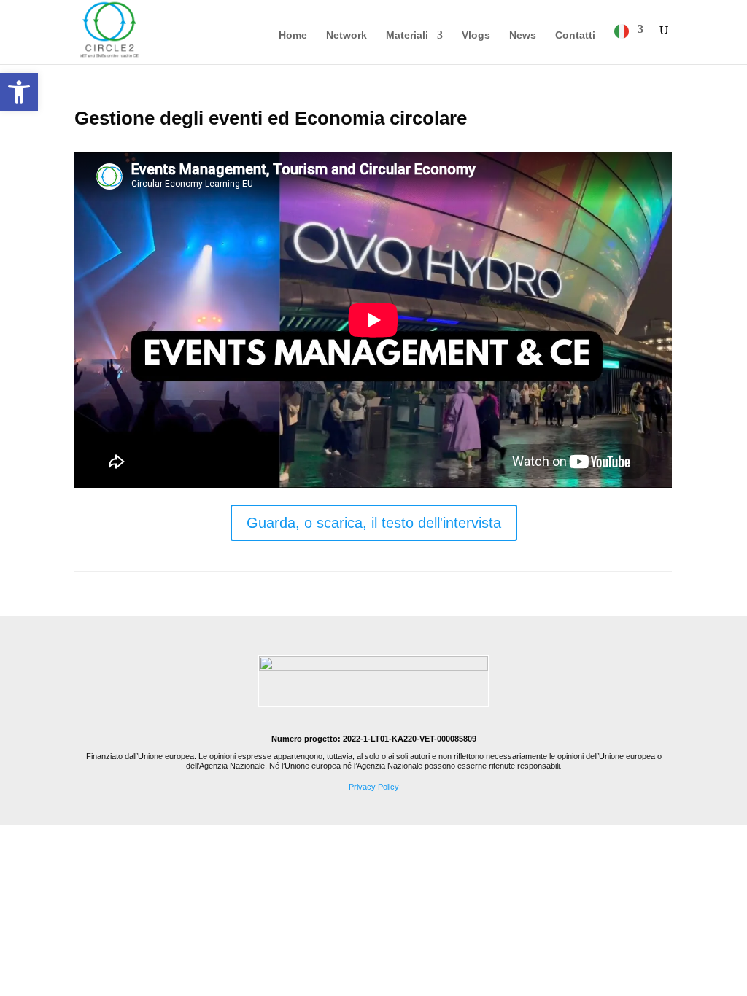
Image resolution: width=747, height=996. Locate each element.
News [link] (522, 35)
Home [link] (293, 35)
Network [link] (346, 35)
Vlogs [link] (476, 35)
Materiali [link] (407, 35)
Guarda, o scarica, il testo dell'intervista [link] (374, 523)
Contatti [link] (575, 35)
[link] (19, 92)
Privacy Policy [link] (374, 786)
